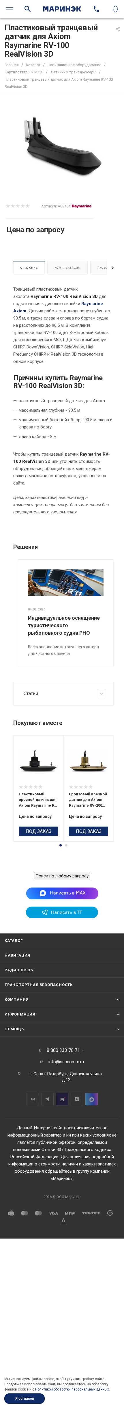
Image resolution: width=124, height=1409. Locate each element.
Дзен (77, 1099)
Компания (17, 999)
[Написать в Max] (62, 893)
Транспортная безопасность (39, 985)
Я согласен (24, 1399)
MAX (91, 1099)
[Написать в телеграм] (62, 916)
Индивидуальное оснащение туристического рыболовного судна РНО (64, 625)
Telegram (47, 1099)
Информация (20, 1014)
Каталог (14, 940)
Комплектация (67, 267)
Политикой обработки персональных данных (72, 1389)
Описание (28, 267)
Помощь (14, 1029)
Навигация (17, 955)
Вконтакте (33, 1099)
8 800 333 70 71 (63, 1050)
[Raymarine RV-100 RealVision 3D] (62, 146)
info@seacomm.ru (66, 1061)
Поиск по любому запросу (62, 876)
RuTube (62, 1099)
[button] (60, 845)
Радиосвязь (19, 970)
